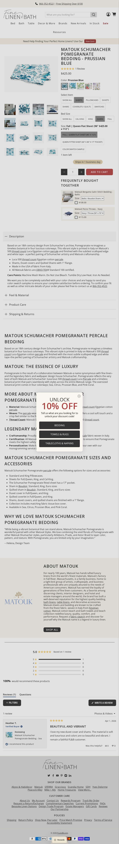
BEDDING (59, 425)
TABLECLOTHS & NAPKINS (60, 443)
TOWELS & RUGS (60, 434)
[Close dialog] (79, 396)
